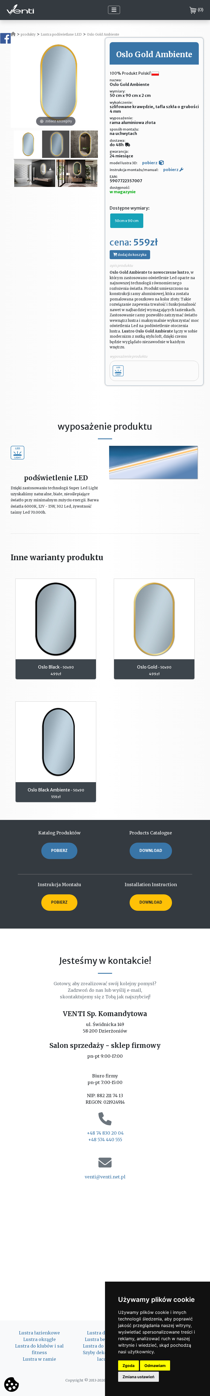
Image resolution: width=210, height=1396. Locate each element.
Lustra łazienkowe (39, 1333)
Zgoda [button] (128, 1365)
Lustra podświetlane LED (61, 34)
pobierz (150, 162)
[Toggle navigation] (114, 10)
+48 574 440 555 (105, 1139)
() (200, 9)
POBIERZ (59, 850)
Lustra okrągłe (39, 1339)
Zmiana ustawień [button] (138, 1376)
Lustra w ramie (39, 1359)
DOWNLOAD (150, 850)
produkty (28, 34)
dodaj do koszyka (132, 254)
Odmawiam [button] (155, 1365)
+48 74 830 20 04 (105, 1133)
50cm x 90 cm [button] (127, 220)
